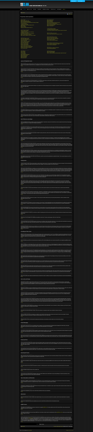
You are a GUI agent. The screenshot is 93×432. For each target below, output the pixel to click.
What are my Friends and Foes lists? (52, 33)
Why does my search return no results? (52, 37)
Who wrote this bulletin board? (51, 51)
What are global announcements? (25, 54)
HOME (21, 9)
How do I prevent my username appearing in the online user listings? (30, 22)
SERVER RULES (53, 9)
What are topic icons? (23, 57)
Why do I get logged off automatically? (26, 21)
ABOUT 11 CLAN (29, 9)
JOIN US (64, 9)
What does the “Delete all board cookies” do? (27, 27)
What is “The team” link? (50, 25)
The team (55, 426)
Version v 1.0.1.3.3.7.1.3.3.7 (69, 430)
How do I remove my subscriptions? (51, 44)
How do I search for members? (51, 39)
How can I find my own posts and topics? (52, 40)
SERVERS (34, 9)
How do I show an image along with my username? (27, 33)
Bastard (31, 430)
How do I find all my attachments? (51, 48)
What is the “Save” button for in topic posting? (27, 46)
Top (22, 65)
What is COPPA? (23, 25)
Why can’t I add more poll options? (25, 41)
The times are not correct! (24, 31)
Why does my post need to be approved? (26, 47)
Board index (23, 12)
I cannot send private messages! (51, 28)
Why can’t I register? (23, 26)
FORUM (24, 9)
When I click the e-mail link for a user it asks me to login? (28, 35)
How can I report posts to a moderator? (26, 45)
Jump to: (37, 424)
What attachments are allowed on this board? (53, 47)
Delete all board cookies (60, 426)
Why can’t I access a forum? (24, 43)
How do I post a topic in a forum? (25, 38)
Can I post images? (23, 53)
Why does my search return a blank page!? (52, 38)
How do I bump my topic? (24, 48)
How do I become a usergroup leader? (52, 23)
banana (29, 430)
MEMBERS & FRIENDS (46, 9)
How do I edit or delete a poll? (24, 42)
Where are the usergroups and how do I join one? (53, 22)
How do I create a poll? (24, 40)
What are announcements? (24, 55)
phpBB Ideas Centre (60, 412)
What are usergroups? (50, 21)
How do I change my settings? (25, 30)
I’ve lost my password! (24, 23)
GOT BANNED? (59, 9)
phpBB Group (45, 407)
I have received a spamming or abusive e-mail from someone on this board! (57, 30)
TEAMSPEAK (39, 9)
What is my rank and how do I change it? (26, 34)
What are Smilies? (23, 52)
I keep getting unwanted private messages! (52, 29)
